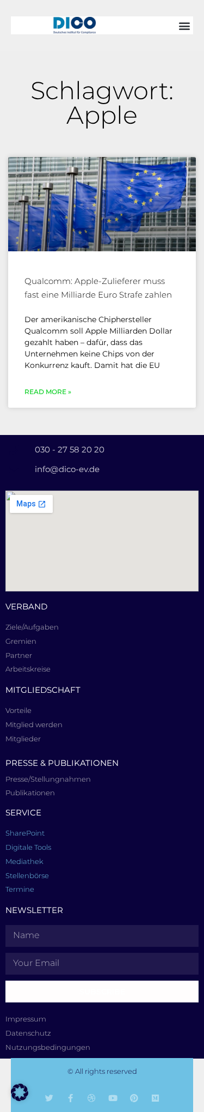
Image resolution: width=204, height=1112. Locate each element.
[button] (184, 25)
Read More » (47, 392)
